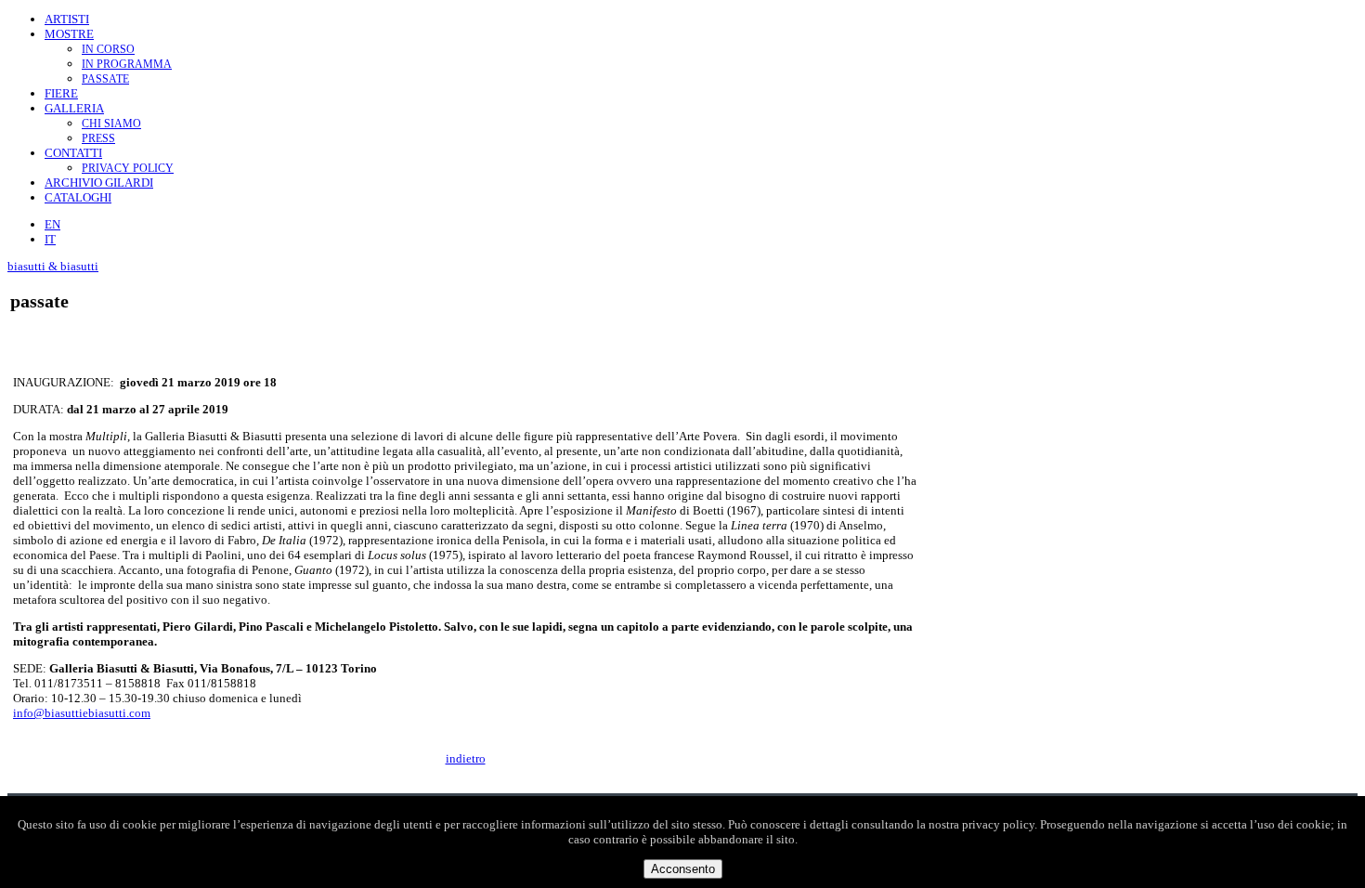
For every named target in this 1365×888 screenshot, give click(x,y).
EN (52, 224)
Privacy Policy (128, 168)
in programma (127, 64)
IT (50, 239)
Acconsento (683, 869)
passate (105, 78)
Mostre (69, 34)
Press (98, 138)
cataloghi (78, 197)
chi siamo (111, 123)
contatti (73, 153)
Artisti (67, 19)
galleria (74, 108)
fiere (61, 93)
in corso (108, 49)
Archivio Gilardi (99, 182)
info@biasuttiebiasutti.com (81, 713)
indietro (466, 758)
